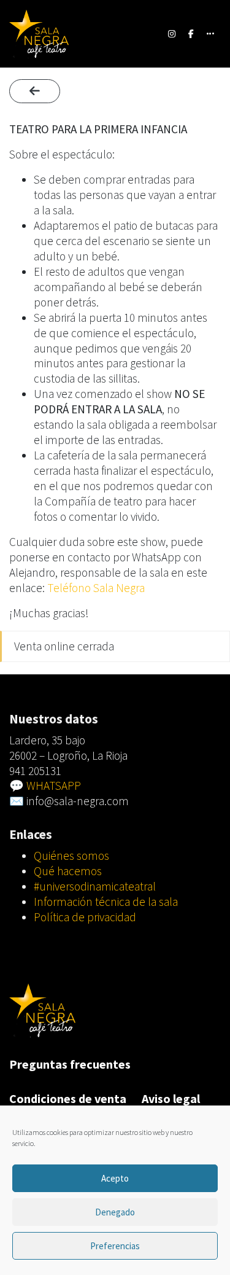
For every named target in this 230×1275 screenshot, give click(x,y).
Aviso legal (171, 1098)
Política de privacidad (85, 917)
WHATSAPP (53, 785)
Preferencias (115, 1246)
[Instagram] (172, 34)
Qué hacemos (68, 871)
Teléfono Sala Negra (96, 587)
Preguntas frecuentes (70, 1064)
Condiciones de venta (67, 1098)
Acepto (115, 1178)
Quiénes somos (71, 855)
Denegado (115, 1212)
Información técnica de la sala (106, 901)
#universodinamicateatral (95, 886)
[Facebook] (191, 34)
